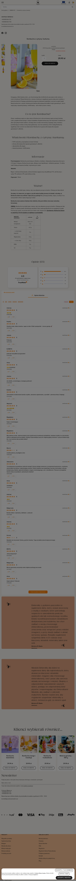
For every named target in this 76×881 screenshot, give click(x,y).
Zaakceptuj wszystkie (64, 877)
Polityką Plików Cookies (40, 873)
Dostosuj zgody (64, 873)
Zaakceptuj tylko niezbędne (64, 870)
